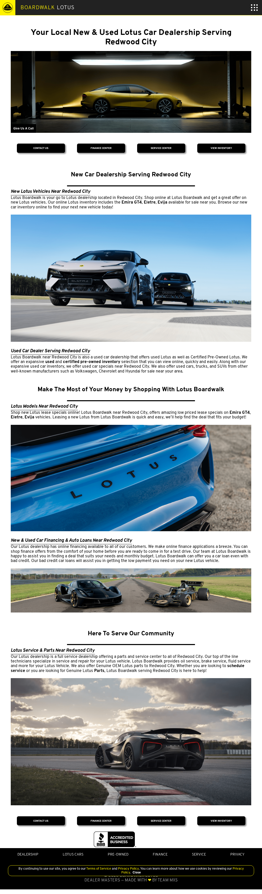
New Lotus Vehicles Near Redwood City (50, 191)
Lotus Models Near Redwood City (44, 406)
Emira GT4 (132, 202)
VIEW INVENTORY (221, 148)
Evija (162, 202)
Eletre (150, 202)
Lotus (47, 7)
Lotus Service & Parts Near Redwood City (53, 650)
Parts (99, 670)
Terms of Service (99, 868)
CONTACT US (40, 148)
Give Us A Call (23, 128)
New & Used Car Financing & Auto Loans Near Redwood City (71, 540)
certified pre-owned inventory (91, 361)
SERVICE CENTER (161, 148)
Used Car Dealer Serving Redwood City (50, 351)
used (49, 361)
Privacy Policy (128, 868)
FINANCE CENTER (101, 148)
